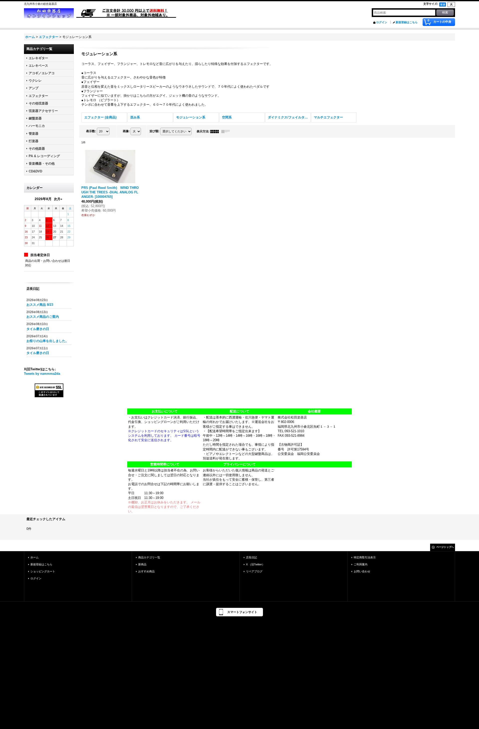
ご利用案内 (360, 564)
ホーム (34, 557)
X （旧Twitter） (255, 564)
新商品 (142, 564)
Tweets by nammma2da (42, 373)
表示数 (91, 131)
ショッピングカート (42, 571)
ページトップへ (445, 547)
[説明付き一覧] (226, 131)
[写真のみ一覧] (215, 131)
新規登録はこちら (407, 22)
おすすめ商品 (146, 571)
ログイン (381, 22)
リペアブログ (254, 571)
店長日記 (251, 557)
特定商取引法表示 (365, 557)
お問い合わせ (362, 571)
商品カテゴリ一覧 (149, 557)
